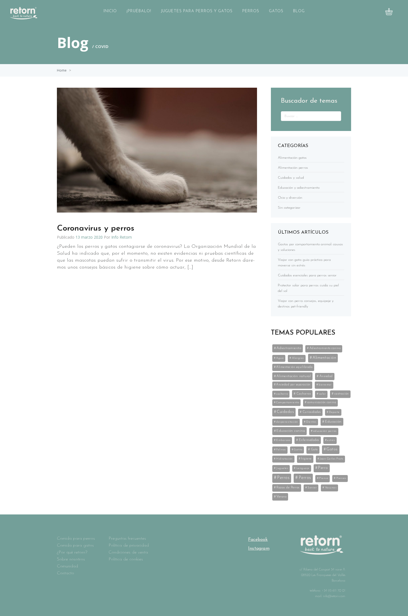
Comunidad (67, 566)
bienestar (325, 384)
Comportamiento (287, 402)
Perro (323, 468)
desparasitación (287, 421)
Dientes (311, 421)
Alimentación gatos (292, 158)
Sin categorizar (289, 207)
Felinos (281, 449)
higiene (306, 458)
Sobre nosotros (71, 559)
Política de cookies (126, 559)
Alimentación (324, 358)
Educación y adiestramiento (298, 188)
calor (322, 393)
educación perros (325, 431)
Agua (280, 358)
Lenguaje (302, 468)
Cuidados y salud (291, 178)
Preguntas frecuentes (127, 538)
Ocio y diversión (290, 198)
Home (62, 70)
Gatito (298, 449)
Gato (314, 449)
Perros (250, 11)
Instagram (259, 548)
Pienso (323, 478)
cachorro (282, 393)
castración (341, 393)
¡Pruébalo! (139, 11)
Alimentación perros (293, 168)
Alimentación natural (293, 376)
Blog (299, 11)
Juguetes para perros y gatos (197, 11)
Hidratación (284, 458)
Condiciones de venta (128, 552)
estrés (331, 440)
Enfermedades (309, 440)
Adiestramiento (288, 348)
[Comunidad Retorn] (23, 18)
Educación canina (290, 431)
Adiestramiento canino (325, 348)
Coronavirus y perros (95, 228)
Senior (312, 487)
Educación (333, 421)
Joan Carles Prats (331, 458)
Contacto (65, 573)
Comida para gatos (75, 545)
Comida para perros (76, 538)
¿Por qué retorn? (72, 552)
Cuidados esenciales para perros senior (307, 275)
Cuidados (285, 412)
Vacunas (331, 487)
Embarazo (283, 440)
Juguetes (282, 468)
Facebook (258, 539)
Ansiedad (326, 376)
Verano (281, 496)
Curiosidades (312, 412)
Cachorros (303, 393)
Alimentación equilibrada (294, 367)
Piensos (341, 478)
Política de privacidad (129, 545)
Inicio (110, 11)
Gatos (276, 11)
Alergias (298, 358)
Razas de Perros (287, 487)
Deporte (334, 412)
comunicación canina (321, 402)
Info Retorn (121, 237)
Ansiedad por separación (293, 384)
